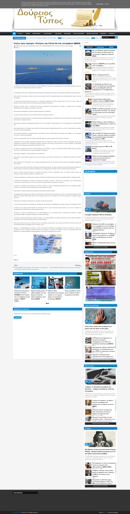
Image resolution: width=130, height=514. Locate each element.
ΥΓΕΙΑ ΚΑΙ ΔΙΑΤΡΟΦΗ (78, 33)
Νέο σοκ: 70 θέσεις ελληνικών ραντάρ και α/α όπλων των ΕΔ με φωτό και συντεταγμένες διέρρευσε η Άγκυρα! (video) (56, 296)
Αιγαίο (23, 46)
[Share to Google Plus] (28, 278)
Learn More (99, 4)
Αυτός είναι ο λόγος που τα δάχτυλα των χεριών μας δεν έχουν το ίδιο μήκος (98, 327)
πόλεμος (62, 46)
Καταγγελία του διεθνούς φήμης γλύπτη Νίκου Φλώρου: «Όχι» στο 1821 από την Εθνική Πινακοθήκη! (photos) (102, 482)
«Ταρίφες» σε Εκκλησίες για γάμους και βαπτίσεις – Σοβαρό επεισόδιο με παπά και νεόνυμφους (99, 389)
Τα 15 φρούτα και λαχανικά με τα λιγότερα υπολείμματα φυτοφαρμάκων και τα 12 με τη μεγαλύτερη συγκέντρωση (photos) (102, 341)
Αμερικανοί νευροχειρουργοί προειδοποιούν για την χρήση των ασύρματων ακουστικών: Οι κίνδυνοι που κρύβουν (103, 357)
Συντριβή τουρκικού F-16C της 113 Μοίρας (102, 147)
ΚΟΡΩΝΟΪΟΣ (58, 33)
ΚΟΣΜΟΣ (28, 33)
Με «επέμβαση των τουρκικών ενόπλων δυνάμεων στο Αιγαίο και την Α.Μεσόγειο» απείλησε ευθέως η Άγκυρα (21, 296)
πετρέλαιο (57, 46)
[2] (48, 305)
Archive (111, 47)
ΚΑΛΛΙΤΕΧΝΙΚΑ (48, 33)
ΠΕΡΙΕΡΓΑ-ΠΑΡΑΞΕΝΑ (92, 33)
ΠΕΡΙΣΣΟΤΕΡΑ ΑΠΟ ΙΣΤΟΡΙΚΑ (100, 486)
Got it (107, 4)
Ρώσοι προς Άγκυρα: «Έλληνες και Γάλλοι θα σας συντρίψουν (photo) (47, 43)
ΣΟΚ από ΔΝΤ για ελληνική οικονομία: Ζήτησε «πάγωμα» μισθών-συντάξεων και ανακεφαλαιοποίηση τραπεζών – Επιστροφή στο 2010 (103, 136)
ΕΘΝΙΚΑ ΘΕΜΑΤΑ (47, 46)
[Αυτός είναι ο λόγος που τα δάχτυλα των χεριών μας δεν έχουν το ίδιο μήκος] (100, 316)
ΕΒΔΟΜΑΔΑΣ (100, 47)
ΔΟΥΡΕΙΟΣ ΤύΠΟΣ (16, 512)
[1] (46, 305)
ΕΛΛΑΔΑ (20, 33)
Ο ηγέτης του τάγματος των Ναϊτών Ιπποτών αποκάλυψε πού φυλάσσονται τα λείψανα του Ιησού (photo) (103, 403)
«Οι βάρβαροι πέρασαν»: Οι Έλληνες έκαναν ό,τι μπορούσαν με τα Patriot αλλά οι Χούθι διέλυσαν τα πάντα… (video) (103, 236)
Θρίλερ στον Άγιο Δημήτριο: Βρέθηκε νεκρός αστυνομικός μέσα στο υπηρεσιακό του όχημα (103, 158)
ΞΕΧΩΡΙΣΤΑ (112, 33)
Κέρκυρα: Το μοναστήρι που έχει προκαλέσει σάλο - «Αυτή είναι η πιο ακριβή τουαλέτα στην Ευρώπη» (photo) (103, 420)
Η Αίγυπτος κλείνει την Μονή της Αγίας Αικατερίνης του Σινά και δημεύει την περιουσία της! (102, 411)
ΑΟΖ (37, 46)
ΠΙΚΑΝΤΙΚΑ (103, 33)
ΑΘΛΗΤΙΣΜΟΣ (67, 33)
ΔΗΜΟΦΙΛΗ (89, 47)
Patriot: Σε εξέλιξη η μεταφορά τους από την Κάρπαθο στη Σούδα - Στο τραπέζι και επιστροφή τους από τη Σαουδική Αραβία (104, 111)
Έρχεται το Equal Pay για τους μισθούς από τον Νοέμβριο (70, 38)
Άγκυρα (20, 46)
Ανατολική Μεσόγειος (31, 46)
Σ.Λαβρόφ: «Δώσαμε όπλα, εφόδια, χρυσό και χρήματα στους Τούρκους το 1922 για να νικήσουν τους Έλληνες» (103, 473)
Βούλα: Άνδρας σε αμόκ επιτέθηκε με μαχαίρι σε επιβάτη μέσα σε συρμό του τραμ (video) (104, 123)
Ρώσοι (66, 46)
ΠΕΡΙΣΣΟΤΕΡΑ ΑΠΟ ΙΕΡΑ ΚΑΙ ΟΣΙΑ (100, 423)
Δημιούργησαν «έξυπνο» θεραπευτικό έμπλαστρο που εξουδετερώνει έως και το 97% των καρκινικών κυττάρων (103, 349)
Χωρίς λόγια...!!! (91, 266)
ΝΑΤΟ (53, 46)
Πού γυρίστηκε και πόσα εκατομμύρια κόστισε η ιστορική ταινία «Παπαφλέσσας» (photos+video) (103, 465)
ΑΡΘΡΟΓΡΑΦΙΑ (36, 33)
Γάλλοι (40, 46)
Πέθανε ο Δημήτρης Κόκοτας (96, 38)
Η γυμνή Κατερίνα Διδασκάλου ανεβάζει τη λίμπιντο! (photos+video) (103, 100)
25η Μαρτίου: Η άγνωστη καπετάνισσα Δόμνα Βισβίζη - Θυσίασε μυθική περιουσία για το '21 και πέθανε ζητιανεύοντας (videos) (100, 451)
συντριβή (70, 46)
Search (116, 37)
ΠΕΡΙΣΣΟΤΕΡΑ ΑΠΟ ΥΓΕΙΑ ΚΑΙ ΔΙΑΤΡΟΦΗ (100, 361)
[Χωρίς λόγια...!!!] (100, 262)
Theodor (106, 512)
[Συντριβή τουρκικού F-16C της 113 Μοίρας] (100, 204)
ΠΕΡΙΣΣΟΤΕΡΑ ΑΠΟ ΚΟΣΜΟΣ (100, 247)
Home (14, 33)
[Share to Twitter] (26, 278)
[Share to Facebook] (24, 278)
